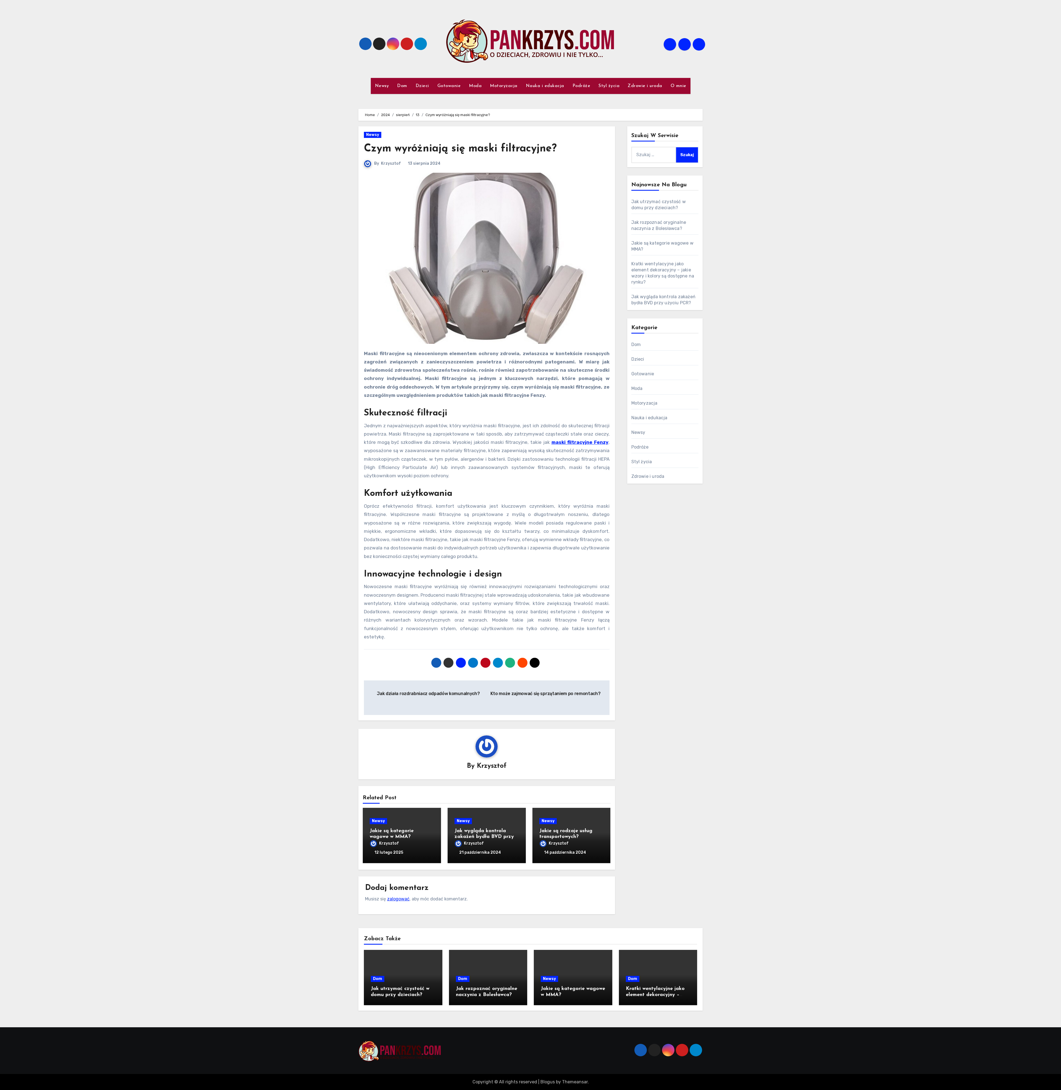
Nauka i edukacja (545, 86)
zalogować (398, 899)
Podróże (581, 86)
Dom (402, 86)
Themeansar (575, 1081)
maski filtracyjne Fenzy (579, 442)
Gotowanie (449, 86)
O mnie (678, 86)
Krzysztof (391, 163)
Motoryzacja (504, 86)
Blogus (547, 1081)
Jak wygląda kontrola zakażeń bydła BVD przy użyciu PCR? (484, 837)
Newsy (382, 86)
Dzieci (422, 86)
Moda (475, 86)
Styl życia (608, 86)
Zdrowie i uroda (645, 86)
